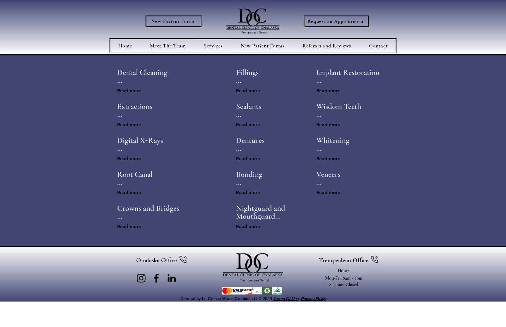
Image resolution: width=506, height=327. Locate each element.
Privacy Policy (313, 298)
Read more (129, 90)
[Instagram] (141, 278)
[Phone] (183, 260)
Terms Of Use (286, 298)
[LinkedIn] (171, 278)
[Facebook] (156, 278)
